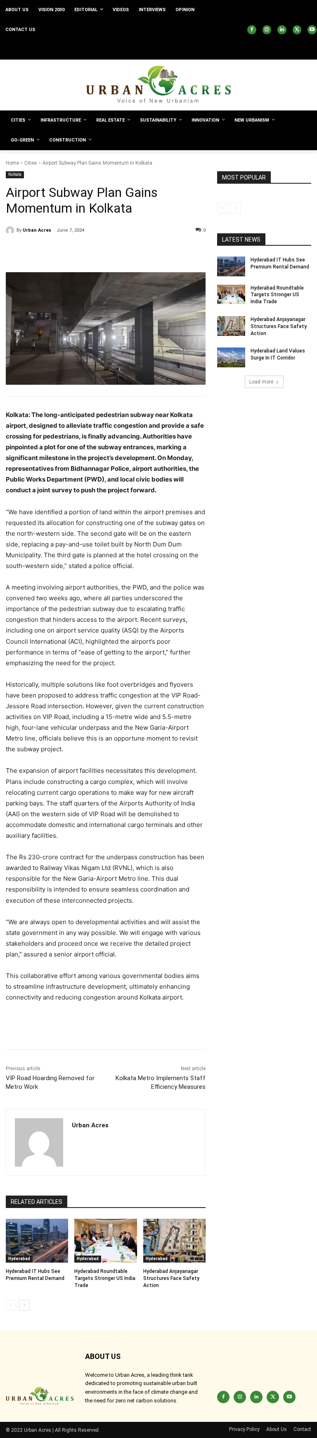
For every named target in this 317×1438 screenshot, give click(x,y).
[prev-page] (11, 1305)
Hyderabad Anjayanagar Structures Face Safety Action (171, 1278)
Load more (261, 382)
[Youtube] (312, 29)
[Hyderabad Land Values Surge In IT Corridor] (231, 357)
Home (12, 163)
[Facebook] (251, 29)
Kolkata (14, 174)
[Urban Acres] (11, 230)
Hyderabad (19, 1258)
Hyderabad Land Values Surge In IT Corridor (278, 354)
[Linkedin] (281, 29)
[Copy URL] (14, 251)
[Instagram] (267, 29)
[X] (297, 29)
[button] (227, 50)
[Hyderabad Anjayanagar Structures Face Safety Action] (174, 1241)
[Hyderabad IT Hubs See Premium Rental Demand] (37, 1241)
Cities (30, 163)
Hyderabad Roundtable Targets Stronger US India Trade (104, 1278)
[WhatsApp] (90, 251)
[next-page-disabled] (235, 208)
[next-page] (24, 1305)
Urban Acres (37, 230)
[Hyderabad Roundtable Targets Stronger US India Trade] (105, 1241)
